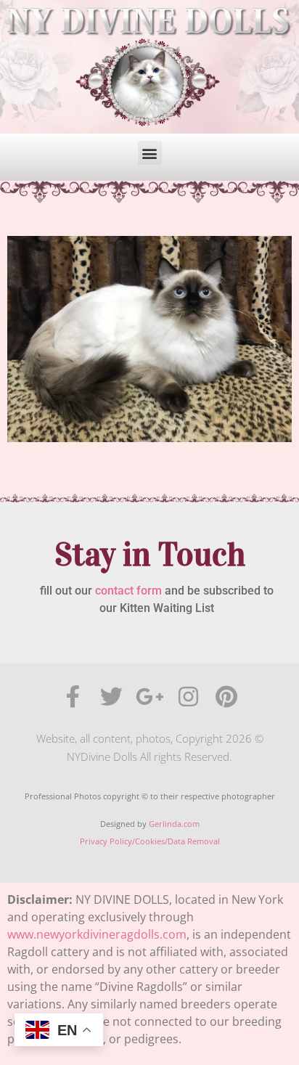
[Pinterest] (227, 696)
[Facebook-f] (73, 696)
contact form (128, 590)
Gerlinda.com (174, 823)
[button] (150, 153)
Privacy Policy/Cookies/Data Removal (150, 841)
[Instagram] (188, 696)
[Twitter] (111, 696)
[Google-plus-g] (150, 696)
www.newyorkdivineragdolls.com (97, 934)
